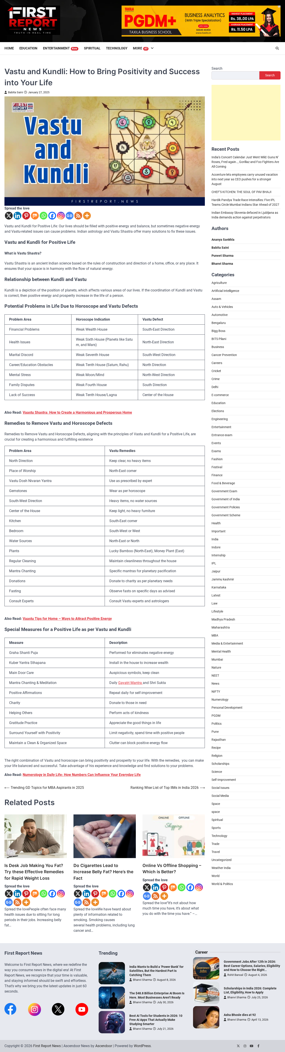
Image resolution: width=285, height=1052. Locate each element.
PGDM (216, 715)
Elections (218, 411)
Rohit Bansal (235, 975)
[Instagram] (61, 216)
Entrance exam (222, 435)
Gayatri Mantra (130, 683)
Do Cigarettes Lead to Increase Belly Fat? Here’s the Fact (103, 872)
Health (216, 523)
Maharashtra (221, 627)
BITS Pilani (219, 339)
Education (28, 48)
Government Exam (224, 491)
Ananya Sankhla (223, 239)
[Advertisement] (246, 112)
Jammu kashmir (223, 579)
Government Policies (226, 507)
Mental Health (221, 651)
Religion (217, 755)
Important (219, 531)
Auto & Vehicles (222, 307)
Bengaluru (219, 323)
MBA (215, 635)
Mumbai (217, 659)
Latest (216, 595)
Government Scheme (226, 515)
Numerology (220, 699)
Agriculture (219, 283)
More (140, 48)
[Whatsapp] (43, 216)
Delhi (215, 387)
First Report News (47, 1046)
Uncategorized (222, 860)
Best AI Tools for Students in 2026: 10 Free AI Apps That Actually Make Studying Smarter (155, 1020)
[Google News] (69, 216)
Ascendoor (103, 1046)
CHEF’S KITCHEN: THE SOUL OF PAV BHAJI (241, 191)
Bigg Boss (218, 331)
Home (9, 48)
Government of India (226, 499)
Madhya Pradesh (223, 619)
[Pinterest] (26, 216)
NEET (215, 675)
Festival (217, 467)
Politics (217, 723)
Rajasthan (219, 739)
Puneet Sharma (223, 255)
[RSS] (78, 216)
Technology (116, 48)
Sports (216, 828)
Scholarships (220, 763)
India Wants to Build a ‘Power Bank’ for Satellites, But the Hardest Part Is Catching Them (156, 971)
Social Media (220, 796)
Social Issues (220, 788)
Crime (216, 379)
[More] (87, 216)
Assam (216, 299)
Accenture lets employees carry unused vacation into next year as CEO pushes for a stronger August (245, 179)
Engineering (220, 419)
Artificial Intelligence (225, 291)
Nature (216, 667)
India (215, 539)
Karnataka (219, 587)
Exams (216, 451)
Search (217, 68)
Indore (216, 547)
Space (216, 804)
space (216, 812)
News (215, 683)
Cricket (216, 371)
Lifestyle (217, 611)
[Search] (277, 48)
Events (216, 443)
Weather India (221, 868)
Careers (217, 363)
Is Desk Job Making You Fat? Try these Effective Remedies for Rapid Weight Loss (34, 872)
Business (218, 347)
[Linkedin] (17, 216)
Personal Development (227, 707)
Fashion (217, 459)
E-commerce (220, 395)
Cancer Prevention (224, 355)
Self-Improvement (224, 779)
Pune (215, 731)
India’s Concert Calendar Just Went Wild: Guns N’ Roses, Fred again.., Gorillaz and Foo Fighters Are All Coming (245, 161)
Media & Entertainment (227, 643)
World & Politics (222, 884)
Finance (217, 475)
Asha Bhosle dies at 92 (240, 1015)
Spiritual (92, 48)
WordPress (142, 1046)
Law (215, 603)
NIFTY (216, 691)
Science (217, 771)
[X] (9, 216)
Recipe (216, 747)
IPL (214, 563)
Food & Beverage (223, 483)
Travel (216, 852)
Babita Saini (15, 92)
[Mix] (35, 216)
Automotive (220, 315)
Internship (219, 555)
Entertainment (60, 48)
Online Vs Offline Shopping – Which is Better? (171, 868)
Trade (215, 844)
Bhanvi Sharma (142, 979)
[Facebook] (52, 216)
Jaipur (216, 571)
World (216, 876)
